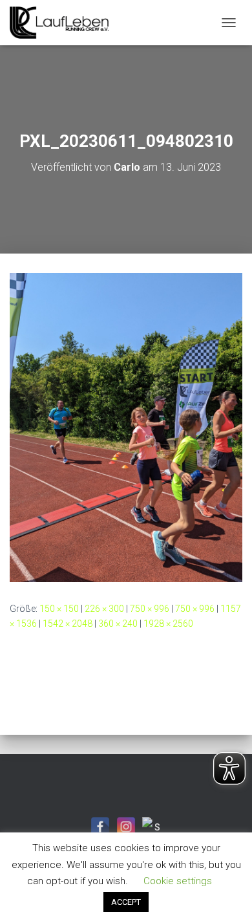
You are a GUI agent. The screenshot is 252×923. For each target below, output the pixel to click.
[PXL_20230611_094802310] (126, 427)
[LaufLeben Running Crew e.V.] (64, 22)
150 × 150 (59, 608)
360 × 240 (118, 623)
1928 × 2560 (168, 623)
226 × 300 (104, 608)
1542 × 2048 (67, 623)
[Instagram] (126, 826)
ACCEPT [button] (126, 902)
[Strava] (152, 826)
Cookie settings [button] (177, 881)
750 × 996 (149, 608)
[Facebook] (100, 826)
